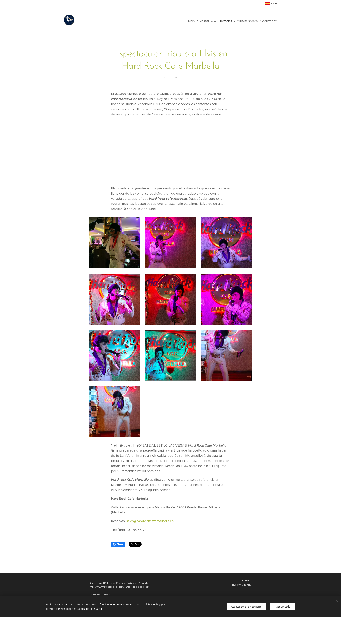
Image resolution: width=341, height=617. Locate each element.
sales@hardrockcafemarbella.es (150, 521)
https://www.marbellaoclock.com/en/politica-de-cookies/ (119, 587)
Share (120, 544)
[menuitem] (192, 21)
